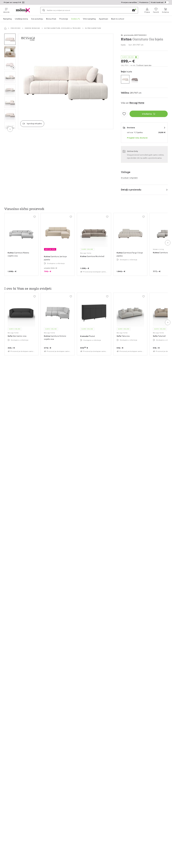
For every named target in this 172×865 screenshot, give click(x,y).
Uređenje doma (21, 19)
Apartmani (103, 19)
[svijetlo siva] (134, 79)
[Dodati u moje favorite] (124, 114)
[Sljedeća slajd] (167, 242)
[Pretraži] (43, 10)
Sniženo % (75, 19)
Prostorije (63, 19)
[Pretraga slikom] (133, 10)
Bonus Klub (51, 19)
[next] (10, 129)
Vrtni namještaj (89, 19)
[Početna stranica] (5, 28)
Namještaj (7, 19)
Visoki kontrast (157, 2)
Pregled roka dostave (137, 138)
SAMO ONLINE (128, 57)
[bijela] (125, 79)
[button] (10, 39)
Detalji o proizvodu (131, 189)
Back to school (117, 19)
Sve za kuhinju (37, 19)
